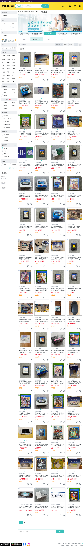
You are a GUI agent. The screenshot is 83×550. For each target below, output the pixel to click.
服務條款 (61, 545)
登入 (63, 6)
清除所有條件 (12, 168)
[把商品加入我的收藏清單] (28, 80)
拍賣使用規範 (74, 545)
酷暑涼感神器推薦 (37, 34)
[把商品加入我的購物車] (31, 80)
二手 (61, 39)
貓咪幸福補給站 (62, 34)
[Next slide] (32, 59)
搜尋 (60, 531)
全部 (24, 39)
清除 (15, 145)
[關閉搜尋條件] (22, 6)
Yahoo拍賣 (8, 6)
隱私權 (67, 545)
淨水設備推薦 (49, 34)
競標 (48, 39)
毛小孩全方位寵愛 (24, 34)
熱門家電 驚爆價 (75, 34)
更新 (82, 543)
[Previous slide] (19, 59)
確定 (13, 27)
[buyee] (9, 40)
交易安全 (81, 545)
